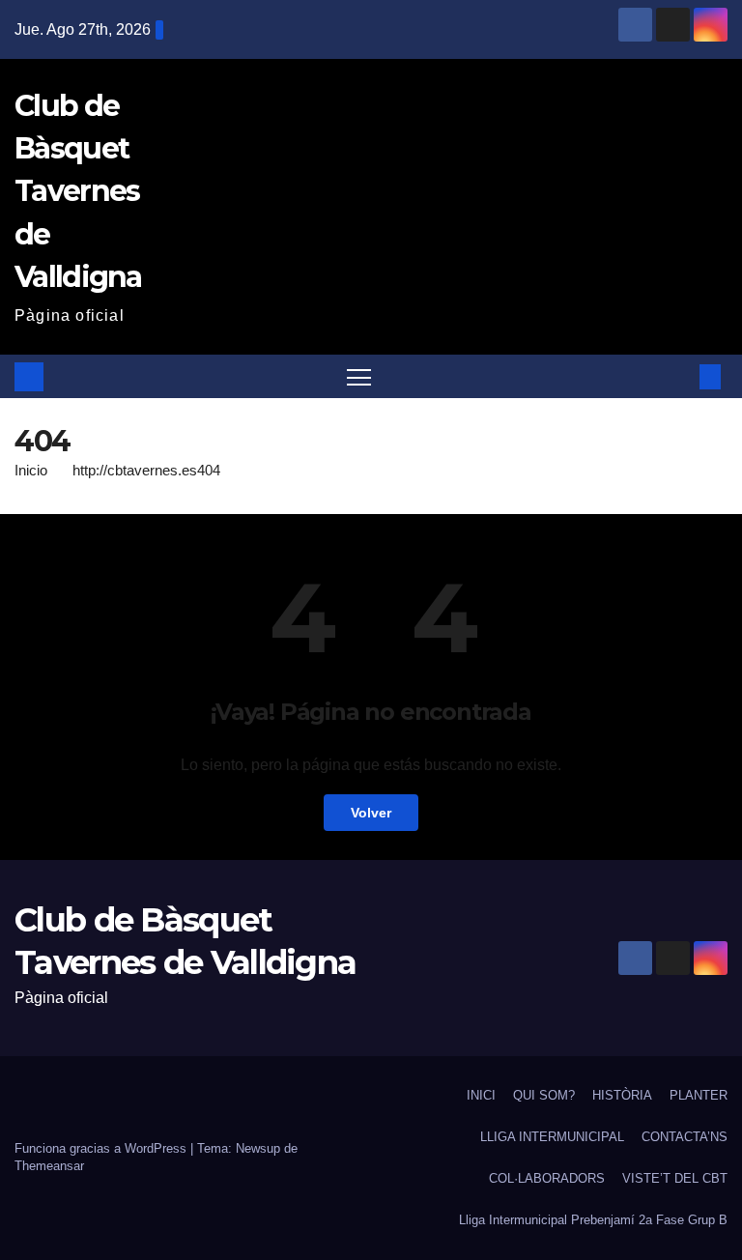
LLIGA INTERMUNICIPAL (552, 1137)
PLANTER (699, 1095)
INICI (481, 1095)
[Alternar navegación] (359, 376)
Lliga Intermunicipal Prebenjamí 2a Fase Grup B (593, 1220)
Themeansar (49, 1166)
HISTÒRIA (622, 1095)
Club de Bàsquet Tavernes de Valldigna (78, 191)
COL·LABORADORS (547, 1178)
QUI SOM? (544, 1095)
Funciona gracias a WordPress (102, 1148)
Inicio (30, 470)
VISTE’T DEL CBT (675, 1178)
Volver (371, 812)
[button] (679, 376)
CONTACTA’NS (685, 1137)
